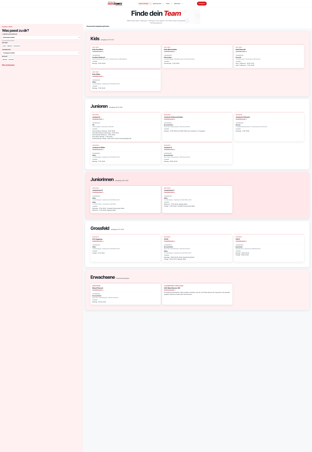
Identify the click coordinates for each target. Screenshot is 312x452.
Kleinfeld (5, 59)
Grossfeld (11, 59)
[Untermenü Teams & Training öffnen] (150, 3)
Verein (167, 3)
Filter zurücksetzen (8, 65)
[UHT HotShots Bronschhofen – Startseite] (115, 3)
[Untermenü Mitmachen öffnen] (182, 3)
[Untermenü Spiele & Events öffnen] (163, 3)
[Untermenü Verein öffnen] (171, 3)
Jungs (4, 46)
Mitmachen (177, 3)
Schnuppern (202, 3)
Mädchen (10, 46)
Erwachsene (17, 46)
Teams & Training (143, 3)
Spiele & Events (157, 3)
